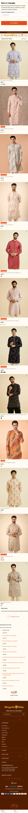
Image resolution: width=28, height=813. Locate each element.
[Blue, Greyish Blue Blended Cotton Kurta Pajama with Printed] (3, 84)
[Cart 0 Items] (26, 35)
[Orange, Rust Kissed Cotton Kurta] (3, 559)
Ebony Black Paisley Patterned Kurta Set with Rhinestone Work (14, 414)
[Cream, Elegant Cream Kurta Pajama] (1, 228)
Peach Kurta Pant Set (5, 508)
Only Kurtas (4, 730)
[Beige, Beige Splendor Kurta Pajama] (3, 180)
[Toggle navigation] (2, 35)
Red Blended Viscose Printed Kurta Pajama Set (10, 272)
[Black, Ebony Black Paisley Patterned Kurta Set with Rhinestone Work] (1, 418)
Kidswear (4, 744)
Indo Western (4, 735)
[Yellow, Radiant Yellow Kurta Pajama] (3, 324)
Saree (3, 741)
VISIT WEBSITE (14, 23)
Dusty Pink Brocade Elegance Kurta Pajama (10, 320)
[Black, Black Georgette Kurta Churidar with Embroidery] (4, 372)
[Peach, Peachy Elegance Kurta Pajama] (1, 132)
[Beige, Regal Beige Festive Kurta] (1, 606)
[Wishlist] (26, 42)
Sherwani (4, 737)
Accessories (4, 746)
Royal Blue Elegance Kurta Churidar (8, 368)
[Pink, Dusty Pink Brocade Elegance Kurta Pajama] (1, 324)
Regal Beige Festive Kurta (6, 602)
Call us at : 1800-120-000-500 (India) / (10, 767)
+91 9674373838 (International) (8, 769)
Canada (15, 783)
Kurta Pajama (4, 725)
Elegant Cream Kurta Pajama (7, 224)
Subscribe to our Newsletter (14, 711)
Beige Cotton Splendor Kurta (7, 556)
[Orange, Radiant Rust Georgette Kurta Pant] (1, 466)
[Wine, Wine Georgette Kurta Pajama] (3, 372)
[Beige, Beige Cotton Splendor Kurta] (1, 560)
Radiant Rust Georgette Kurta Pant (8, 462)
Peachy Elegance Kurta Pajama (7, 128)
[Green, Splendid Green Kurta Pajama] (1, 180)
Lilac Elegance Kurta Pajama (6, 80)
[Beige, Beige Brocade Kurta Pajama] (4, 324)
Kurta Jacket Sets (5, 728)
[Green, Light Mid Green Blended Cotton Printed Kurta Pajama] (4, 84)
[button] (21, 35)
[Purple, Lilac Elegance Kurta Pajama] (1, 84)
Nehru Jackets (5, 732)
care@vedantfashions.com (7, 765)
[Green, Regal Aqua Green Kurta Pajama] (4, 132)
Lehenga (3, 739)
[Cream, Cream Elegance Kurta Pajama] (3, 132)
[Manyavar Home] (10, 35)
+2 (6, 372)
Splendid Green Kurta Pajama (7, 176)
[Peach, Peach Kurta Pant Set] (1, 512)
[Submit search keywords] (19, 35)
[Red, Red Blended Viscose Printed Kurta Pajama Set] (1, 276)
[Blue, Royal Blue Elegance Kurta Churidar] (1, 372)
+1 (6, 84)
